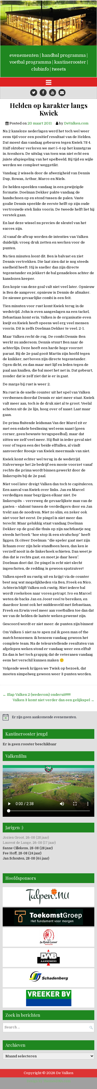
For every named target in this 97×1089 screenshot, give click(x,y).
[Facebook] (43, 92)
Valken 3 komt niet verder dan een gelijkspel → (53, 700)
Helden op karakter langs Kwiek (49, 109)
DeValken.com (76, 123)
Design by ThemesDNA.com (49, 1081)
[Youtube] (52, 92)
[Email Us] (61, 92)
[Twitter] (33, 92)
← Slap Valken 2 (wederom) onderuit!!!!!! (37, 695)
